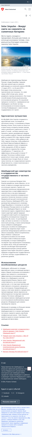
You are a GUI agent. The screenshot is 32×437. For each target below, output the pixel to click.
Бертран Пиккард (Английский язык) (15, 351)
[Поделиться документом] (30, 15)
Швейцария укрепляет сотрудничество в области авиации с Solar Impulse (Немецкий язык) (16, 331)
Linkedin (6, 396)
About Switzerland (10, 9)
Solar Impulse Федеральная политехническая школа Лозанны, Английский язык (14, 347)
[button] (29, 368)
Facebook (6, 393)
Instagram (21, 393)
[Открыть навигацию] (29, 9)
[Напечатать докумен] (26, 15)
